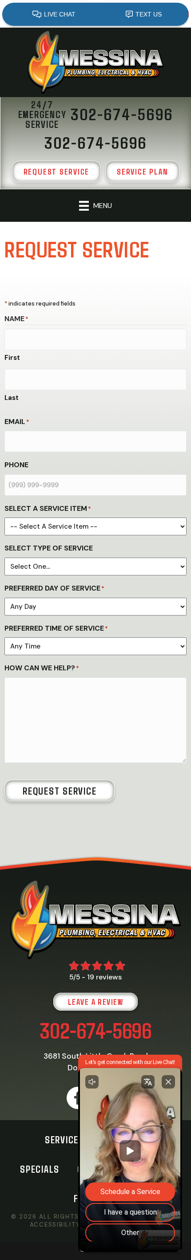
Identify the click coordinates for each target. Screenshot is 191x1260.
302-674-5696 (95, 1030)
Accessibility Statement (76, 1224)
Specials (40, 1168)
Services (64, 1139)
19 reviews (104, 977)
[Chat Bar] (95, 14)
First (12, 357)
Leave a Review (95, 1002)
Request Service (59, 790)
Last (11, 397)
